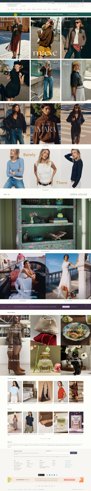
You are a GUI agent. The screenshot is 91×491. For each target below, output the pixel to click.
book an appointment (68, 300)
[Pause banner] (83, 1)
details (19, 3)
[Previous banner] (10, 1)
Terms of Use (14, 489)
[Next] (82, 393)
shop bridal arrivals (23, 300)
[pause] (89, 200)
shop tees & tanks (45, 189)
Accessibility (25, 489)
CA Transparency (20, 489)
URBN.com (30, 489)
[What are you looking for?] (78, 6)
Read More (9, 446)
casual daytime (66, 445)
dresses (26, 445)
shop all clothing (45, 145)
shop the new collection (46, 251)
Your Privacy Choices (41, 489)
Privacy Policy (57, 456)
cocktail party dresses (50, 445)
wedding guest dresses (59, 445)
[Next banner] (80, 1)
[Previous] (8, 393)
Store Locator (69, 460)
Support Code (35, 489)
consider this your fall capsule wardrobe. (47, 1)
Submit (73, 452)
